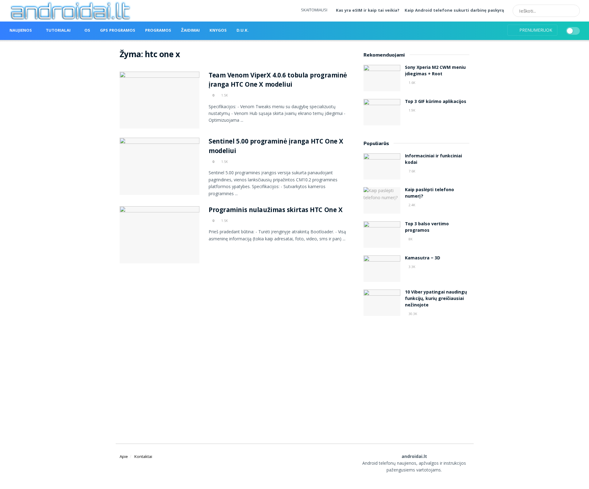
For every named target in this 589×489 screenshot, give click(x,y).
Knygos (218, 30)
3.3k (411, 266)
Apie (124, 456)
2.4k (411, 205)
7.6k (411, 171)
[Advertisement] (416, 372)
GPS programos (117, 30)
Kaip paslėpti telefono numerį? (429, 193)
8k (410, 239)
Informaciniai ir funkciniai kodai (433, 160)
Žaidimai (190, 30)
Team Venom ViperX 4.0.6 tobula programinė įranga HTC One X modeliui (278, 81)
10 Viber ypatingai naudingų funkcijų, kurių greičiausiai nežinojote (436, 299)
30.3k (412, 313)
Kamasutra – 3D (422, 258)
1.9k (411, 110)
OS (87, 30)
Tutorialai (58, 30)
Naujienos (21, 30)
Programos (158, 30)
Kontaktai (143, 456)
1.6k (411, 82)
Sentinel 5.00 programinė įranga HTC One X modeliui (276, 147)
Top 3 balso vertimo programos (427, 228)
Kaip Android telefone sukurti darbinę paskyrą (454, 10)
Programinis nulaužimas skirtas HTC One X (275, 210)
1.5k (224, 95)
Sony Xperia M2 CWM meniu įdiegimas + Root (435, 71)
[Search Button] (573, 11)
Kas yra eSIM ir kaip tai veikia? (367, 10)
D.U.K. (243, 30)
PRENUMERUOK (535, 30)
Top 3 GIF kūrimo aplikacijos (435, 102)
